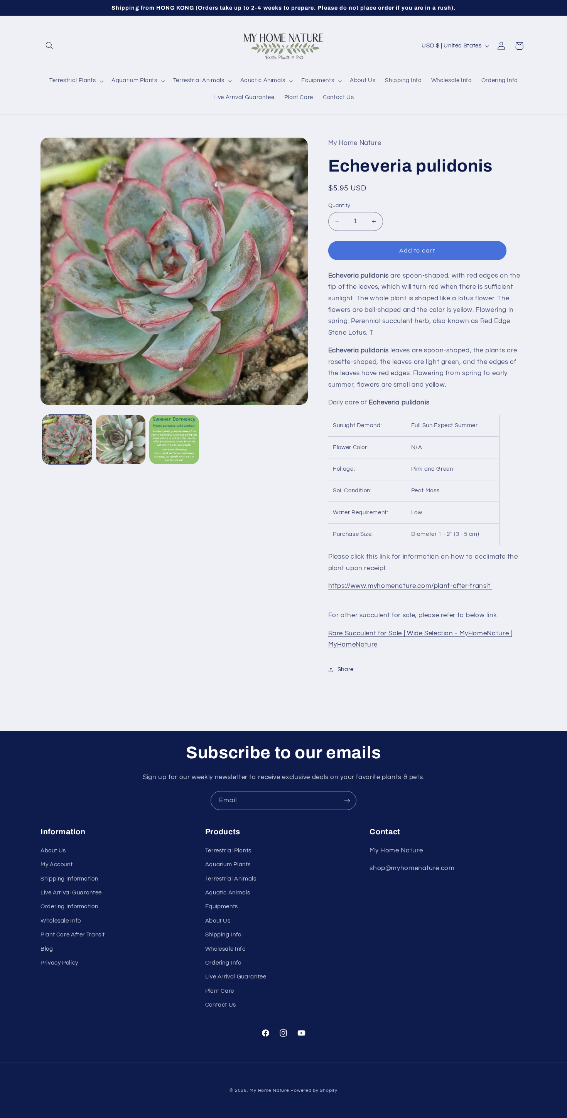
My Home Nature (269, 1090)
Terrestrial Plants (228, 851)
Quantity (339, 205)
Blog (46, 949)
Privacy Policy (59, 963)
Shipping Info (223, 935)
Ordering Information (69, 906)
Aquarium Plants (228, 864)
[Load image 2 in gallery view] (120, 439)
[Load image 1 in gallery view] (67, 439)
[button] (49, 46)
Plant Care (219, 991)
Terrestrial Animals (230, 879)
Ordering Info (223, 963)
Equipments (221, 906)
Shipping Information (69, 879)
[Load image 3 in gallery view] (174, 439)
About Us (53, 851)
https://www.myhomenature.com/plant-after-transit (410, 586)
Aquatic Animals (227, 893)
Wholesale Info (60, 921)
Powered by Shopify (313, 1090)
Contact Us (220, 1005)
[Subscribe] (347, 800)
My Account (56, 864)
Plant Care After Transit (72, 935)
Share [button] (346, 669)
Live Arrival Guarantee (71, 893)
